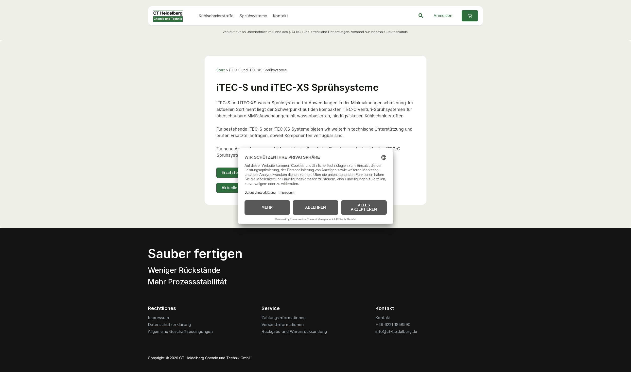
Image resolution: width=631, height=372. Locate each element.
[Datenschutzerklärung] (169, 325)
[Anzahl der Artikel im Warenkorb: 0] (470, 15)
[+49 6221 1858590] (392, 325)
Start (220, 70)
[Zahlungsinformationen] (284, 318)
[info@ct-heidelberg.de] (396, 331)
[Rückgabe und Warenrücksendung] (294, 331)
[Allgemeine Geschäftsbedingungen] (180, 331)
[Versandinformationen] (283, 325)
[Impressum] (158, 318)
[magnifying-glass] (420, 15)
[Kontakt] (383, 318)
